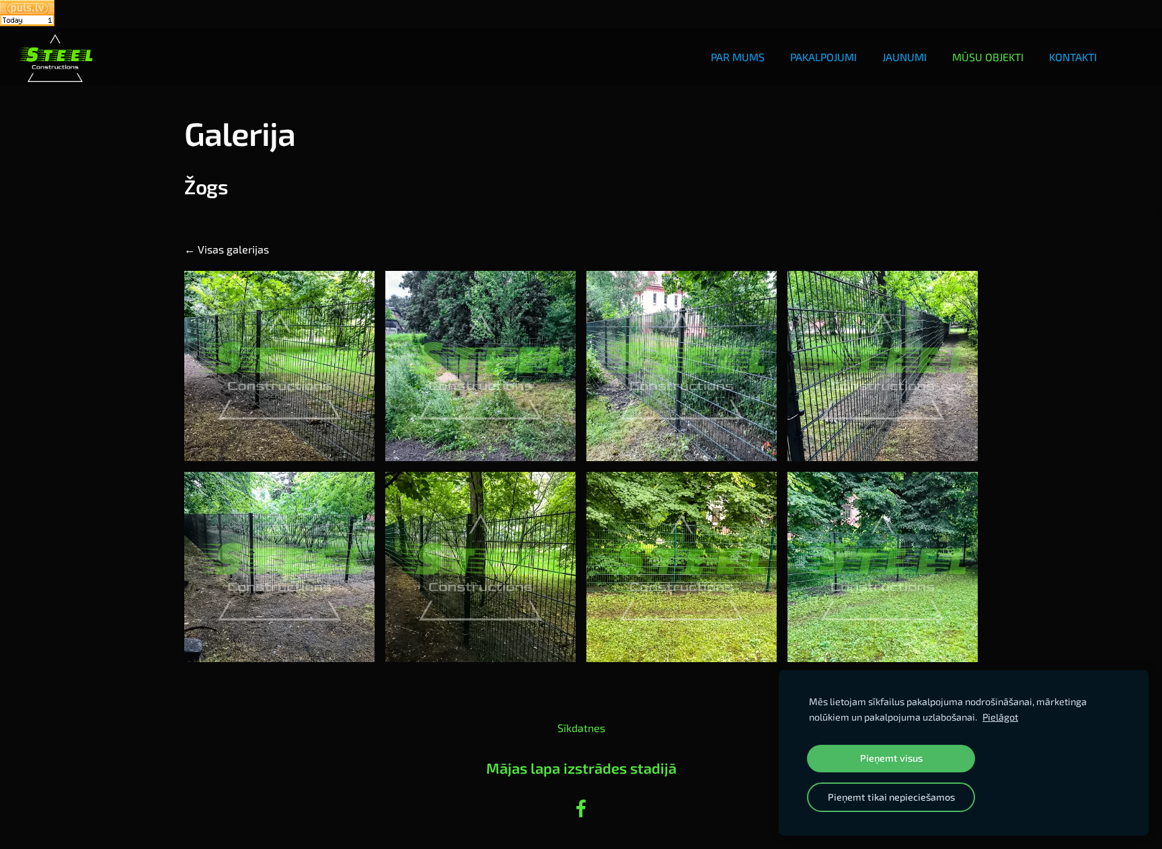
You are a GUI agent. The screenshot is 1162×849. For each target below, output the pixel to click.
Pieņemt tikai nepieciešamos (891, 797)
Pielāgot (1000, 717)
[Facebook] (581, 808)
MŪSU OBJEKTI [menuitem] (987, 56)
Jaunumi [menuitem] (904, 56)
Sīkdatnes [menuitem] (581, 727)
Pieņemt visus (891, 758)
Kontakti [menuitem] (1073, 56)
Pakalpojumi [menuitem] (823, 56)
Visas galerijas (233, 249)
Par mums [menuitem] (738, 56)
